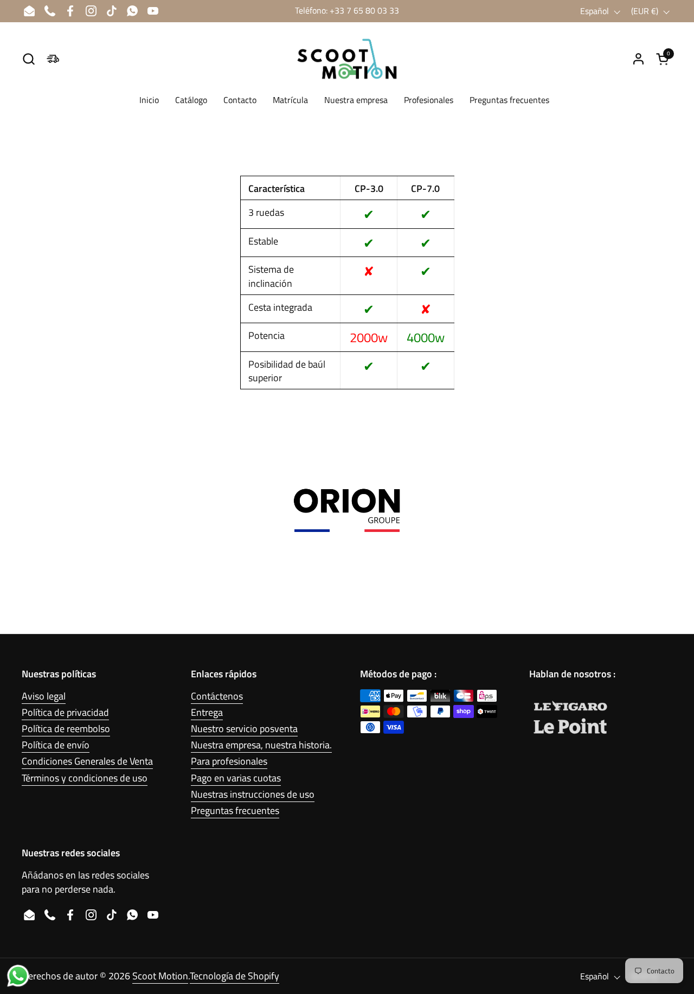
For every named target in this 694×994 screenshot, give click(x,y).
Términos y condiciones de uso (84, 778)
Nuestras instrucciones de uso (252, 794)
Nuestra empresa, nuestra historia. (261, 745)
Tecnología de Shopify (234, 976)
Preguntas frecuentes (235, 810)
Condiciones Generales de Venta (87, 761)
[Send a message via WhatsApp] (18, 976)
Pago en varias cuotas (236, 778)
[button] (28, 59)
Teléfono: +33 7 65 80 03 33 (347, 10)
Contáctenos (217, 696)
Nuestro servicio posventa (244, 728)
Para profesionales (229, 761)
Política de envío (55, 745)
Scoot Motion (160, 976)
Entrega (207, 712)
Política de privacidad (65, 712)
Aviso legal (44, 696)
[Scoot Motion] (347, 59)
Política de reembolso (66, 728)
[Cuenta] (638, 59)
